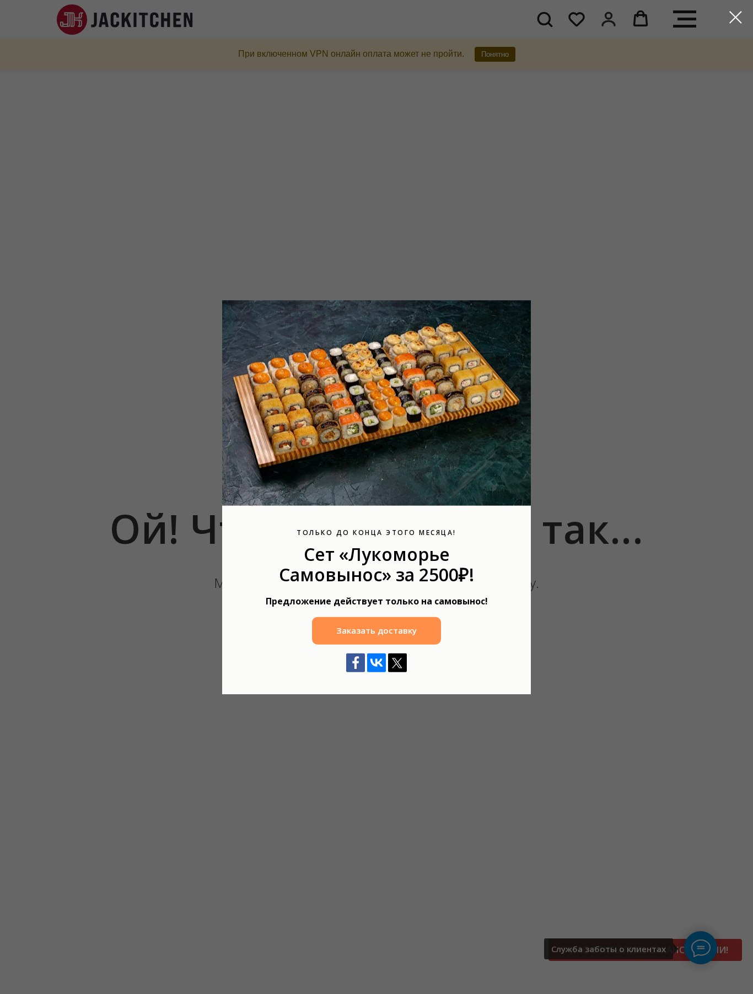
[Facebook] (355, 662)
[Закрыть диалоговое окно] (735, 17)
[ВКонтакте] (376, 662)
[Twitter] (397, 662)
